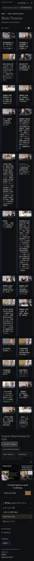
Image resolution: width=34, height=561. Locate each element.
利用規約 (3, 554)
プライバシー (4, 552)
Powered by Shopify (7, 557)
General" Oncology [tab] (9, 444)
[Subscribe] (28, 493)
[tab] (30, 454)
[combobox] (17, 8)
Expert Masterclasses (16, 14)
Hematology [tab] (22, 454)
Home (3, 14)
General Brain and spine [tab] (11, 449)
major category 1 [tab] (8, 454)
